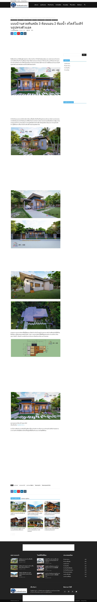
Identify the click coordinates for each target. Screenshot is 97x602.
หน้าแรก (36, 4)
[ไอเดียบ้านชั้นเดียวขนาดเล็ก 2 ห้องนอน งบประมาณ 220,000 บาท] (40, 568)
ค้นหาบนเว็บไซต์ (13, 0)
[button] (84, 5)
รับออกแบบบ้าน (37, 485)
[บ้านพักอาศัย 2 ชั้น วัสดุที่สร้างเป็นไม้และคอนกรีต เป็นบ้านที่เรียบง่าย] (18, 522)
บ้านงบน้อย (65, 4)
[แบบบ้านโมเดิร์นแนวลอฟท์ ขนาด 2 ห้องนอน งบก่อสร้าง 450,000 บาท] (40, 575)
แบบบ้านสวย (43, 4)
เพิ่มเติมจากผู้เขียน (25, 498)
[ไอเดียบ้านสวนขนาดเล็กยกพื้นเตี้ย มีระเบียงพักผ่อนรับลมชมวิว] (52, 522)
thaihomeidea (15, 30)
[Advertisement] (48, 12)
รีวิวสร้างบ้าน (51, 4)
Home (19, 0)
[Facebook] (64, 591)
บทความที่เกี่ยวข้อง (15, 498)
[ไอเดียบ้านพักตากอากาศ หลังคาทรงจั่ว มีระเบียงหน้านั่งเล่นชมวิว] (52, 506)
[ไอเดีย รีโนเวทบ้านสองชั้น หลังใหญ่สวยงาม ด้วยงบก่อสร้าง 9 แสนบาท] (40, 560)
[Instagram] (68, 591)
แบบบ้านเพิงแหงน (48, 19)
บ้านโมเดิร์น (58, 4)
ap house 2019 (22, 485)
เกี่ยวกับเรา (79, 4)
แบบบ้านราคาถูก (20, 19)
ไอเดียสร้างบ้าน (20, 425)
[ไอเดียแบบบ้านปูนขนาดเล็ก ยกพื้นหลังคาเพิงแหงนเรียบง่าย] (14, 567)
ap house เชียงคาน (30, 485)
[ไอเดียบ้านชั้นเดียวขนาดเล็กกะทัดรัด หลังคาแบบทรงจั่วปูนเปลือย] (35, 506)
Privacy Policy (24, 0)
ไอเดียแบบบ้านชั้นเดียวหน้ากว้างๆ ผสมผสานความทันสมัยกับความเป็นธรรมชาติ (35, 530)
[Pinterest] (72, 591)
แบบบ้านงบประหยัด (25, 18)
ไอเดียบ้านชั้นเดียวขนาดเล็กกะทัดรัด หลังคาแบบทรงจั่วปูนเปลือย (25, 574)
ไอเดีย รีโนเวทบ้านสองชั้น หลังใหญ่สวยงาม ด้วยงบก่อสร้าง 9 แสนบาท (52, 560)
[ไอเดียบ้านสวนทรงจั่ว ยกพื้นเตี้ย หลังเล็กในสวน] (18, 506)
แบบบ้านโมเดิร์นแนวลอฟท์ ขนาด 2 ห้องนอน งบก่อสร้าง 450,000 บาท (52, 575)
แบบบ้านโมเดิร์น (54, 19)
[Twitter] (76, 591)
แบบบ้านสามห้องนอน (41, 19)
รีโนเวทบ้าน (72, 4)
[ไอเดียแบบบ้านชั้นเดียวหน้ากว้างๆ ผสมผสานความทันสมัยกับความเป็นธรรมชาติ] (35, 522)
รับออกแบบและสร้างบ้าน (46, 485)
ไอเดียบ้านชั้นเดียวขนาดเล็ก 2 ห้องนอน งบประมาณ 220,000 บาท (51, 568)
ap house (16, 485)
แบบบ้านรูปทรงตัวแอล (28, 19)
